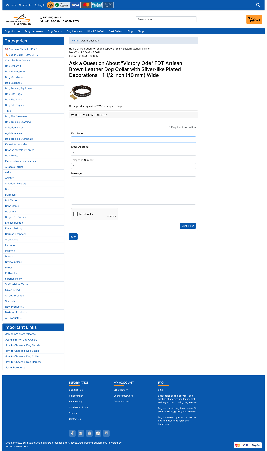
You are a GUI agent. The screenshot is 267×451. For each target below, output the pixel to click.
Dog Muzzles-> (14, 77)
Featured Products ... (17, 312)
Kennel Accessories (16, 144)
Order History (121, 389)
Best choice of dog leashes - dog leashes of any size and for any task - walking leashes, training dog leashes (177, 399)
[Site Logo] (19, 19)
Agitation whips (14, 127)
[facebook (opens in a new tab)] (72, 433)
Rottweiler (11, 273)
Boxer (8, 189)
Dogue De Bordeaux (17, 217)
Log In (41, 5)
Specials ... (11, 301)
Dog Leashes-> (14, 82)
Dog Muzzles (12, 31)
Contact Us (25, 5)
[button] (258, 5)
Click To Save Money (17, 60)
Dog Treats (11, 155)
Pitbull (8, 267)
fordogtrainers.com (16, 446)
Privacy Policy (76, 395)
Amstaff (9, 177)
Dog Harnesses (34, 31)
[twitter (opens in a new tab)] (81, 433)
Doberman (11, 211)
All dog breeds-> (15, 295)
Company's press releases (20, 333)
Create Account (122, 401)
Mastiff (9, 256)
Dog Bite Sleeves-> (16, 116)
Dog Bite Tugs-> (14, 93)
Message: (76, 173)
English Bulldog (14, 222)
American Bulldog (15, 183)
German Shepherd (15, 233)
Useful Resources (15, 367)
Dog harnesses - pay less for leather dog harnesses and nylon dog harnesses (177, 420)
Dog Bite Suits (13, 99)
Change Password (123, 395)
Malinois (10, 250)
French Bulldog (14, 228)
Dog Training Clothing (18, 121)
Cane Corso (12, 205)
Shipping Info (76, 389)
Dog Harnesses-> (15, 71)
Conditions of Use (78, 407)
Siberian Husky (14, 278)
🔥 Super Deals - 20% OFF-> (21, 54)
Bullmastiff (11, 194)
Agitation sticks (14, 133)
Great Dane (11, 239)
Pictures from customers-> (20, 161)
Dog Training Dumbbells (19, 138)
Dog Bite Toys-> (14, 105)
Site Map (73, 413)
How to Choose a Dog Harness (23, 361)
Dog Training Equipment (19, 88)
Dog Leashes (74, 31)
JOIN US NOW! (95, 31)
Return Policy (76, 401)
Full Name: (77, 133)
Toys (8, 110)
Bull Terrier (11, 200)
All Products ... (13, 317)
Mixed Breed (12, 289)
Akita (8, 172)
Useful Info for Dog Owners (21, 339)
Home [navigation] (75, 40)
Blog (130, 31)
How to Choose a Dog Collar (22, 356)
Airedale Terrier (14, 166)
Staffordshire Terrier (17, 284)
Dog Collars (55, 31)
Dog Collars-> (13, 65)
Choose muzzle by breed (19, 149)
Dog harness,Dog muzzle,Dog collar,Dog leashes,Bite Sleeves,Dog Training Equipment (55, 442)
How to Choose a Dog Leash (22, 350)
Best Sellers (116, 31)
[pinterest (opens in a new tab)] (89, 433)
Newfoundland (13, 261)
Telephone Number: (82, 160)
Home (13, 5)
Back (73, 236)
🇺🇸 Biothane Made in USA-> (21, 49)
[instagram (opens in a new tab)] (106, 433)
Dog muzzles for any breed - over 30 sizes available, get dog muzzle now (177, 410)
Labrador (10, 245)
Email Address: (80, 146)
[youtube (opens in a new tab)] (98, 433)
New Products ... (14, 306)
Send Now (188, 225)
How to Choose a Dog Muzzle (22, 345)
